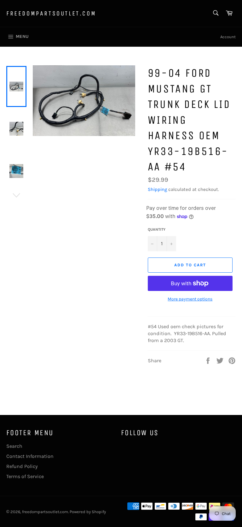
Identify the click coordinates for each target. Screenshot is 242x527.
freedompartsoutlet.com (51, 13)
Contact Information (30, 456)
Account (228, 36)
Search (14, 446)
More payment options (190, 299)
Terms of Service (25, 476)
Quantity (156, 229)
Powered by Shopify (88, 511)
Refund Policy (22, 466)
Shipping (157, 189)
